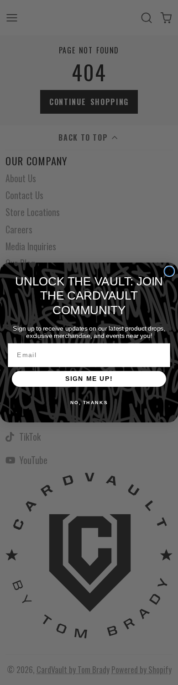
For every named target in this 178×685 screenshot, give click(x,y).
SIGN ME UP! (89, 378)
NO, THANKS (89, 403)
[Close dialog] (169, 271)
